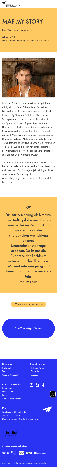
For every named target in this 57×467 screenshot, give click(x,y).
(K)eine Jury (35, 371)
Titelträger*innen (37, 367)
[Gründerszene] (40, 453)
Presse (5, 395)
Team (4, 371)
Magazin (34, 374)
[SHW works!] (21, 453)
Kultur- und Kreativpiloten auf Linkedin (37, 385)
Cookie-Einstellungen (11, 398)
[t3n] (13, 453)
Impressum (7, 388)
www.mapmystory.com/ (31, 304)
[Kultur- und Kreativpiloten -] (11, 4)
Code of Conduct (10, 374)
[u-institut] (10, 434)
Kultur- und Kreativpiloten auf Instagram (31, 385)
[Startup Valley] (29, 453)
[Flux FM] (5, 453)
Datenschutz (7, 391)
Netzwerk (6, 367)
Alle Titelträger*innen (28, 328)
